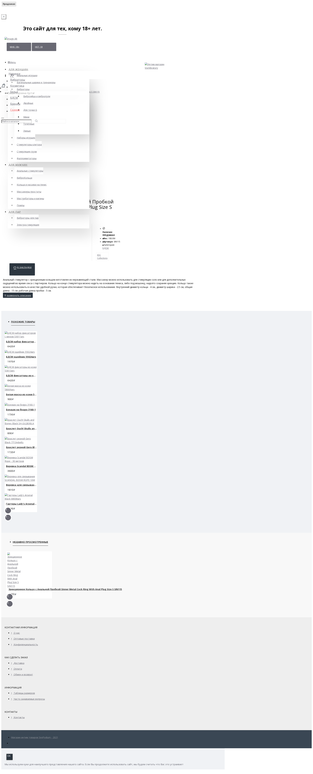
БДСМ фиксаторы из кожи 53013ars (21, 375)
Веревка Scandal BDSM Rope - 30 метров (21, 466)
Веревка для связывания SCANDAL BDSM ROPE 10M (21, 484)
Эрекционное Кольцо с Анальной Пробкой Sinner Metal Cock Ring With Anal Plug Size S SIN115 (65, 589)
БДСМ (105, 248)
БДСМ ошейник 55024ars (21, 356)
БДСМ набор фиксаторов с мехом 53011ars (21, 341)
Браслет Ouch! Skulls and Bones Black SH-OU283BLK (21, 428)
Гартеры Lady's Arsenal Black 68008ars (21, 503)
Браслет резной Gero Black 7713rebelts (21, 447)
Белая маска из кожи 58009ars (21, 394)
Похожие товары (23, 321)
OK (9, 756)
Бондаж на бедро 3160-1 (21, 409)
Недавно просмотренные (30, 541)
